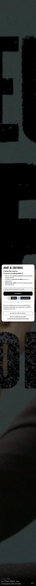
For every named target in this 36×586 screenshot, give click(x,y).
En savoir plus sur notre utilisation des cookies (18, 318)
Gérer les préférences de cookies (18, 316)
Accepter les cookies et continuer (18, 313)
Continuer (18, 293)
